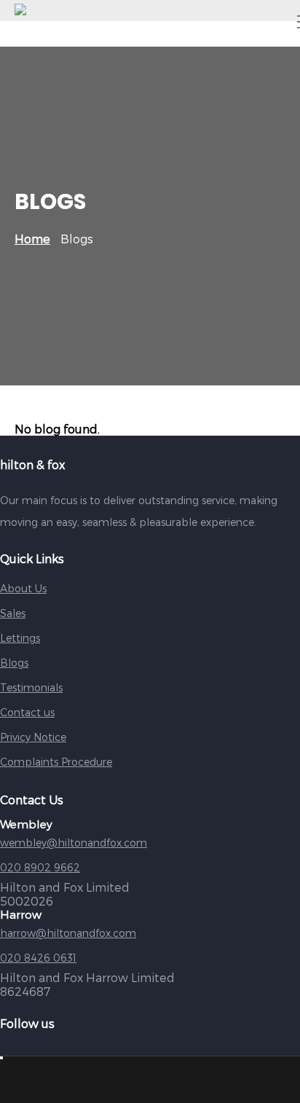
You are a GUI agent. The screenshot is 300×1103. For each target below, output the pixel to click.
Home (32, 239)
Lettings (20, 638)
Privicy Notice (33, 737)
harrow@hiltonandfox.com (68, 933)
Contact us (27, 712)
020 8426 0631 (38, 957)
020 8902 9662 (40, 867)
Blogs (14, 662)
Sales (12, 613)
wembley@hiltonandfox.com (73, 842)
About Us (23, 588)
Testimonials (31, 687)
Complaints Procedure (56, 761)
